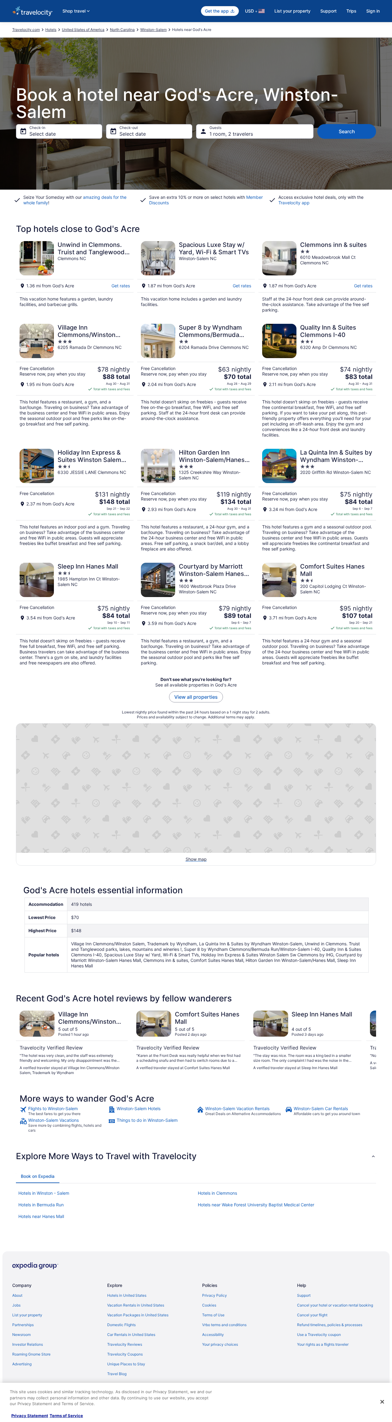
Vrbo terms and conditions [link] (224, 1324)
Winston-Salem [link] (153, 29)
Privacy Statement (29, 1415)
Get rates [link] (120, 285)
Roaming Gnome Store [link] (31, 1354)
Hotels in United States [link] (126, 1295)
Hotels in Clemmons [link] (217, 1193)
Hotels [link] (50, 29)
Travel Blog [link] (116, 1373)
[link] (63, 1111)
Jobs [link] (16, 1305)
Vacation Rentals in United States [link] (135, 1305)
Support (328, 10)
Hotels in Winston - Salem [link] (43, 1193)
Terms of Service (66, 1415)
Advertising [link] (22, 1364)
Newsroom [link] (21, 1334)
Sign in (373, 10)
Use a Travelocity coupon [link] (319, 1334)
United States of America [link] (83, 29)
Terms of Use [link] (213, 1315)
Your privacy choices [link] (220, 1344)
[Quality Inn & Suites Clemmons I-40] (317, 380)
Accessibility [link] (213, 1334)
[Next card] (369, 1043)
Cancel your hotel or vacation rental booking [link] (335, 1305)
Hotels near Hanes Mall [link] (41, 1216)
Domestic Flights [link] (121, 1324)
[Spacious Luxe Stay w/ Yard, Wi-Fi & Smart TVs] (196, 276)
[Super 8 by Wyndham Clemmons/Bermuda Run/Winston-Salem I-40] (196, 380)
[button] (196, 1156)
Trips (351, 10)
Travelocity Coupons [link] (125, 1354)
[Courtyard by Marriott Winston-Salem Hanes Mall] (196, 614)
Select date (42, 134)
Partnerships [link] (23, 1324)
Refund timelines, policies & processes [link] (329, 1324)
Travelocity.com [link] (26, 29)
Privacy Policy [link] (214, 1295)
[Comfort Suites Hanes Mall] (317, 614)
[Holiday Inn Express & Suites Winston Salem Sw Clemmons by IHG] (75, 500)
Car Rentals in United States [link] (131, 1334)
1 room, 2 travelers (231, 134)
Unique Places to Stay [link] (126, 1364)
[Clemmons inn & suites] (317, 276)
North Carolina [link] (122, 29)
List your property (292, 10)
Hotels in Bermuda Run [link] (41, 1204)
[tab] (37, 1176)
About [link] (17, 1295)
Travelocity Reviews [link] (124, 1344)
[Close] (382, 1402)
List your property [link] (27, 1315)
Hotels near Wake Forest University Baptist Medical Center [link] (256, 1204)
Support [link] (304, 1295)
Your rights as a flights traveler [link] (323, 1344)
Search (347, 131)
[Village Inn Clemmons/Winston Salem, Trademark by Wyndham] (75, 380)
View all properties (196, 697)
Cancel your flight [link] (312, 1315)
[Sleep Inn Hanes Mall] (75, 614)
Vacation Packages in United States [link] (137, 1315)
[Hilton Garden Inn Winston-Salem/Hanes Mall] (196, 500)
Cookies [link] (209, 1305)
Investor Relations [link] (27, 1344)
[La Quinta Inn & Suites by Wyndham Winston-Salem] (317, 500)
